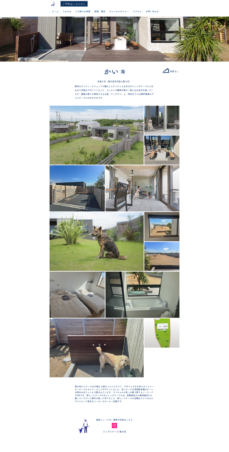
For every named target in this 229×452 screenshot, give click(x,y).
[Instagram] (114, 425)
